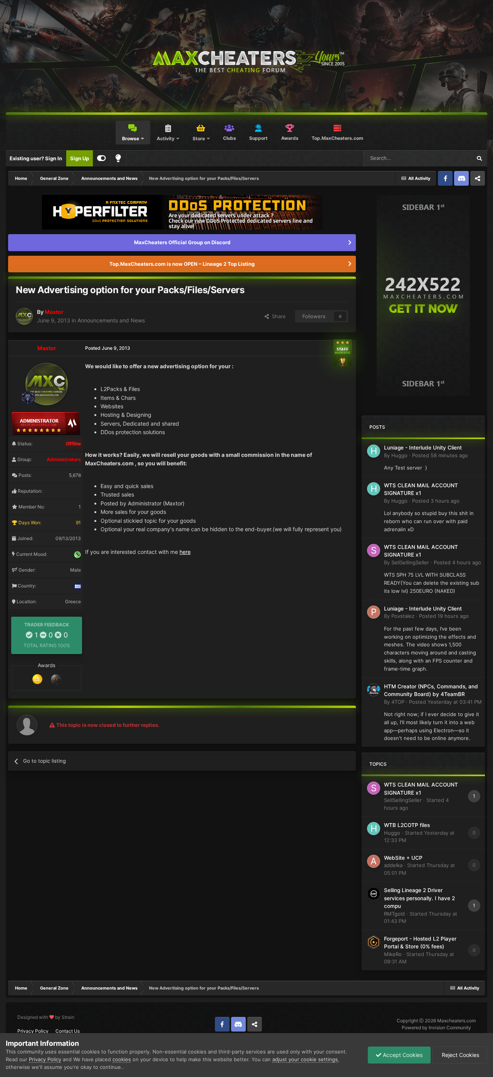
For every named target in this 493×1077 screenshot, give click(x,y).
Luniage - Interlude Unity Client (423, 448)
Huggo (399, 455)
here (185, 552)
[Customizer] (101, 158)
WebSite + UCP (403, 858)
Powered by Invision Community (436, 1027)
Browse (130, 138)
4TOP (397, 702)
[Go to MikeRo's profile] (373, 942)
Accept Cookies (402, 1055)
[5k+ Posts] (37, 678)
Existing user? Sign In (36, 158)
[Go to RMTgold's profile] (373, 893)
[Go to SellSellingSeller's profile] (373, 550)
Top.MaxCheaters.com (337, 138)
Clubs (229, 138)
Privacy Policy (33, 1031)
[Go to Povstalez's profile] (373, 612)
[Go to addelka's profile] (373, 861)
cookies (121, 1059)
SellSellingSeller (410, 562)
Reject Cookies (459, 1055)
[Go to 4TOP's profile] (373, 689)
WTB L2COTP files (407, 825)
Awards (289, 138)
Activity (165, 138)
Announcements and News (111, 320)
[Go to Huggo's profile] (373, 451)
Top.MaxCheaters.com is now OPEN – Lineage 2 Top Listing (182, 264)
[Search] (479, 158)
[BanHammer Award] (56, 678)
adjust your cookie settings (305, 1059)
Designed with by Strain (45, 1017)
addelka (393, 865)
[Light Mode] (118, 158)
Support (258, 138)
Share (277, 316)
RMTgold (394, 914)
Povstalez (402, 616)
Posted (440, 455)
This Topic (449, 158)
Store (199, 138)
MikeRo (393, 954)
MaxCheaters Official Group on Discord (182, 242)
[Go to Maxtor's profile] (24, 316)
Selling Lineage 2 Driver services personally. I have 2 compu (419, 898)
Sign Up (79, 158)
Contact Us (67, 1031)
